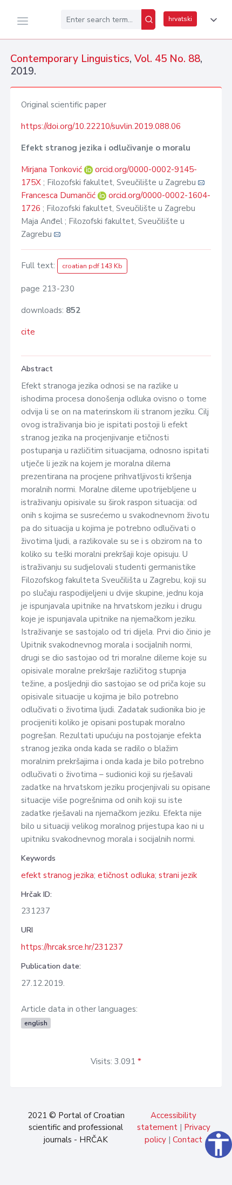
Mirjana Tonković (52, 169)
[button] (211, 20)
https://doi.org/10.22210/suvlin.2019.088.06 (101, 126)
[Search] (148, 19)
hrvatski (180, 19)
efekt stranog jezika (57, 875)
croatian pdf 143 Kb (92, 266)
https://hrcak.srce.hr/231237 (72, 947)
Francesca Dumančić (59, 195)
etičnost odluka (126, 875)
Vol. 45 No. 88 (167, 59)
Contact (187, 1139)
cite (28, 331)
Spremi (151, 1171)
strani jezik (178, 875)
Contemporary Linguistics (69, 59)
